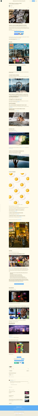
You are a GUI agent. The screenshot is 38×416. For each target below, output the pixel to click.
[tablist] (11, 374)
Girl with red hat (18, 204)
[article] (19, 392)
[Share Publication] (31, 1)
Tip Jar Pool (18, 39)
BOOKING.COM (23, 147)
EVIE (20, 152)
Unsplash (21, 23)
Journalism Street (11, 395)
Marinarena (11, 5)
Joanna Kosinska (18, 23)
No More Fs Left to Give (12, 391)
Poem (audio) (10, 392)
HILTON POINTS (19, 219)
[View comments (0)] (14, 393)
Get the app (22, 413)
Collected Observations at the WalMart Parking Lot (16, 399)
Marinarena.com (11, 148)
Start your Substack (17, 413)
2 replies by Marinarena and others (14, 384)
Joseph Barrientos (18, 92)
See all (10, 403)
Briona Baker (19, 126)
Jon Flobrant (19, 168)
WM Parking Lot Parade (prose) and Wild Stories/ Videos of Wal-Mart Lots (16, 400)
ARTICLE (11, 107)
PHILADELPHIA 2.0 (11, 337)
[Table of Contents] (0, 208)
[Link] (8, 25)
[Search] (29, 1)
